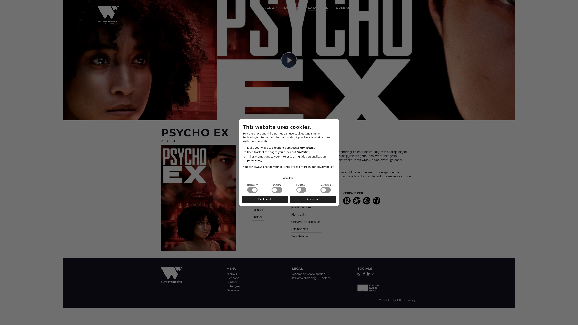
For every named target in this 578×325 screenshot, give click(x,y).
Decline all (265, 199)
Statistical (301, 184)
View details (289, 177)
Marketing (325, 184)
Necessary (252, 184)
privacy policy (325, 167)
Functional (277, 184)
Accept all (313, 199)
